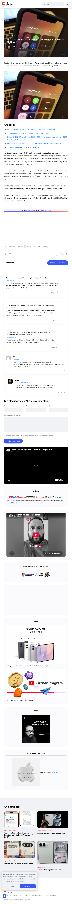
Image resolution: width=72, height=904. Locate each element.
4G (5, 246)
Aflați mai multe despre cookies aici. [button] (15, 881)
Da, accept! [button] (27, 886)
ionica (17, 380)
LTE (39, 246)
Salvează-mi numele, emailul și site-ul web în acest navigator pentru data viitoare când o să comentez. (30, 435)
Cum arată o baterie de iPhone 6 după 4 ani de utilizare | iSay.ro (28, 278)
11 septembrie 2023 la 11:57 (19, 359)
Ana (14, 357)
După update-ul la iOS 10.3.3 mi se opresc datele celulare (28, 133)
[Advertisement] (36, 227)
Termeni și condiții (15, 895)
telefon (45, 246)
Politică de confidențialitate (32, 895)
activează (48, 210)
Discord (57, 772)
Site (50, 406)
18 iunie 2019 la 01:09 (11, 308)
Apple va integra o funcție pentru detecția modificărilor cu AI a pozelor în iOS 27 (19, 835)
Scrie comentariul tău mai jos (12, 415)
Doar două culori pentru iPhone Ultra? (18, 864)
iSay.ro (27, 210)
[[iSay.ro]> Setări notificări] (4, 896)
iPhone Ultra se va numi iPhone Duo (51, 833)
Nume (6, 406)
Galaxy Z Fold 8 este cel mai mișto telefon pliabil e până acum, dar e (28, 666)
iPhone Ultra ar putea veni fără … (49, 870)
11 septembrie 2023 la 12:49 (21, 383)
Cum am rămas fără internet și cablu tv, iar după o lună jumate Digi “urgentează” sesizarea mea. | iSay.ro (28, 333)
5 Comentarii (9, 263)
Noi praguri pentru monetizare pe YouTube (20, 700)
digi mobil (29, 246)
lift (34, 246)
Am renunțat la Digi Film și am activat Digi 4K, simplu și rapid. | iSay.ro (30, 305)
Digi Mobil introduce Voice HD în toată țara (23, 147)
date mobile (21, 246)
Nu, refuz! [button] (11, 886)
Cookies (45, 895)
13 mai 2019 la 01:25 (10, 280)
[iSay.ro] (7, 4)
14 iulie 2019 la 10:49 (11, 337)
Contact (53, 895)
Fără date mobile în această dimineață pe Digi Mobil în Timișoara (31, 129)
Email (28, 406)
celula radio (12, 246)
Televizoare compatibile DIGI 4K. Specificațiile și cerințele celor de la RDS (34, 143)
